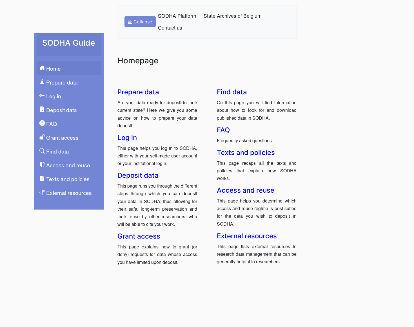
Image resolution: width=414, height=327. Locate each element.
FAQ (51, 123)
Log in (53, 96)
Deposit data (61, 110)
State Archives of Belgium (233, 15)
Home (53, 68)
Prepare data (61, 82)
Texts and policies (67, 179)
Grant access (62, 137)
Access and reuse (67, 165)
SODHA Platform (177, 15)
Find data (57, 151)
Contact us (170, 27)
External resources (68, 192)
